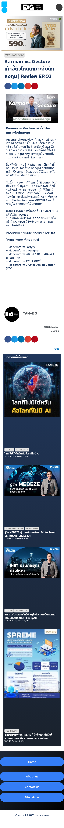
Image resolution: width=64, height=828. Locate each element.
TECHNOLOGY (14, 55)
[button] (4, 10)
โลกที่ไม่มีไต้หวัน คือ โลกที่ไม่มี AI (21, 453)
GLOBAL (9, 449)
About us (32, 776)
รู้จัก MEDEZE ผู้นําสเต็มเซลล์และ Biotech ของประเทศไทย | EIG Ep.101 (30, 534)
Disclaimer (32, 797)
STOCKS (9, 610)
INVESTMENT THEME (14, 528)
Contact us (32, 787)
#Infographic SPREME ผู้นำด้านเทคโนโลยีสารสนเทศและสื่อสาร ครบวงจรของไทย (28, 736)
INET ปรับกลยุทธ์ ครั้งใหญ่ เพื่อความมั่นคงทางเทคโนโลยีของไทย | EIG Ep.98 (29, 616)
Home (32, 762)
